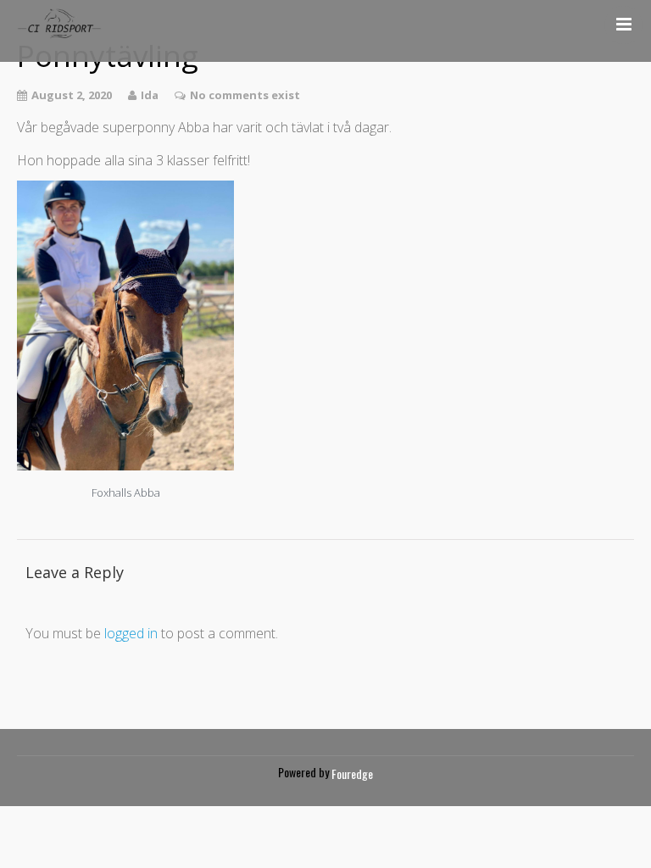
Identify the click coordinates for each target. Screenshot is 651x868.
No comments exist (245, 95)
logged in (131, 633)
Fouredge (352, 773)
